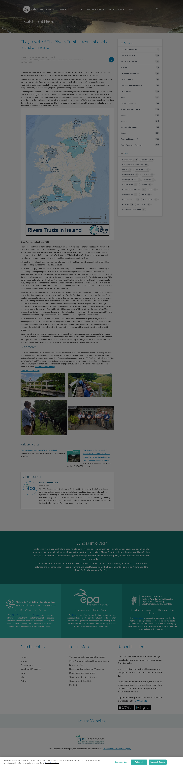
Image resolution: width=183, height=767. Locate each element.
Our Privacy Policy (52, 763)
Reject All (139, 762)
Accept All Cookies (157, 762)
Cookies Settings (121, 762)
